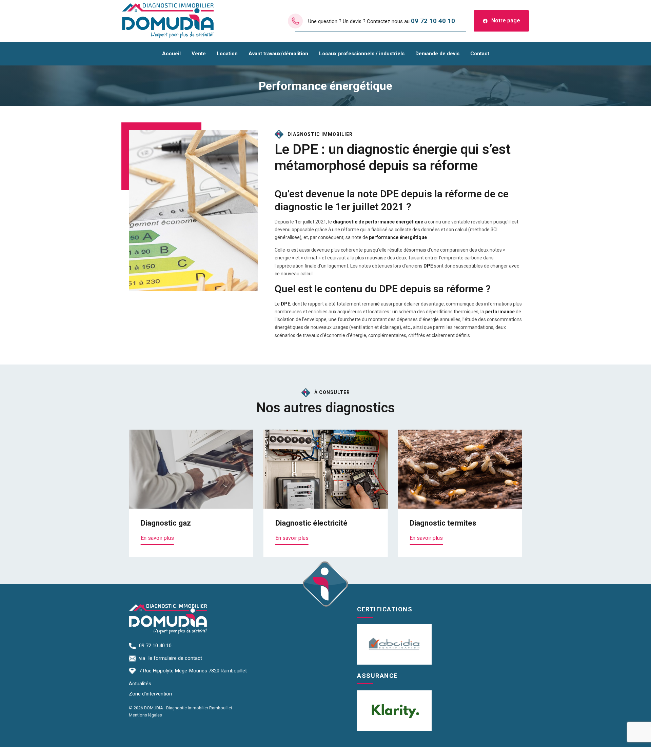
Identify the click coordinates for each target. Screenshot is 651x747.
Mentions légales (145, 714)
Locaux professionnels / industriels (362, 54)
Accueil (171, 54)
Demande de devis (437, 54)
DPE (389, 194)
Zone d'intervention (150, 694)
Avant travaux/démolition (278, 54)
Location (227, 54)
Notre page (505, 20)
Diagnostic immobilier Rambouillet (199, 707)
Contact (479, 54)
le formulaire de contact (175, 658)
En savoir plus (157, 538)
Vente (199, 54)
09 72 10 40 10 (433, 21)
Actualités (140, 684)
